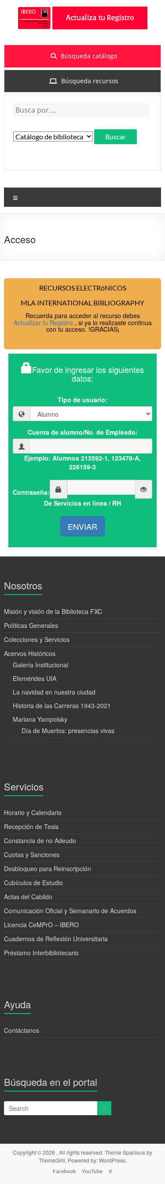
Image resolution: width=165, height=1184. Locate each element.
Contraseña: (31, 492)
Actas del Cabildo (28, 896)
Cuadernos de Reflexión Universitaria (56, 938)
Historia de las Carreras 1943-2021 (62, 705)
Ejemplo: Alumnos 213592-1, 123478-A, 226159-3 (82, 462)
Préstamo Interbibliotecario (41, 952)
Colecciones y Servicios (37, 639)
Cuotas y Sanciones (31, 854)
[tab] (82, 56)
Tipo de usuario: (82, 399)
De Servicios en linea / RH (82, 503)
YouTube (92, 1171)
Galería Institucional (40, 664)
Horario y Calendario (33, 812)
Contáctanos (21, 1030)
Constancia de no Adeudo (40, 840)
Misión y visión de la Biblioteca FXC (53, 611)
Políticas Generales (31, 625)
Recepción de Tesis (31, 826)
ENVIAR (82, 526)
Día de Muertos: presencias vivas (68, 730)
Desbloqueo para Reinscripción (47, 868)
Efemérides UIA (34, 678)
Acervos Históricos (29, 653)
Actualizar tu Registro (44, 322)
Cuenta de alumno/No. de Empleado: (83, 432)
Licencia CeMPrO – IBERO (41, 924)
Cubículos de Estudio (33, 882)
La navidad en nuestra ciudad (54, 692)
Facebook (64, 1171)
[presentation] (82, 56)
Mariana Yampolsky (40, 719)
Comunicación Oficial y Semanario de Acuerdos (70, 910)
